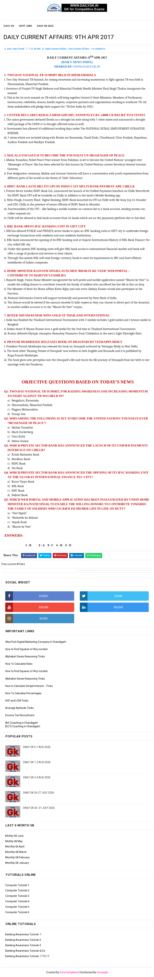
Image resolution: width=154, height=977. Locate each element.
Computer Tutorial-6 (17, 912)
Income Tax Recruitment (19, 715)
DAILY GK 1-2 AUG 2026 (37, 762)
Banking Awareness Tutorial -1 (23, 934)
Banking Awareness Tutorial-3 (23, 945)
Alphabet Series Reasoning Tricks (25, 656)
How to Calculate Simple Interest (24, 685)
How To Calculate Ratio (18, 663)
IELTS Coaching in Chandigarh (22, 726)
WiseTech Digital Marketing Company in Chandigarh (35, 641)
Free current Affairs (78, 49)
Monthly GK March (16, 851)
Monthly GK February (17, 857)
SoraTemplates (69, 972)
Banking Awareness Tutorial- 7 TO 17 (27, 956)
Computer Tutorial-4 (17, 901)
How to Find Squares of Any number (26, 649)
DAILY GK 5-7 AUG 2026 (37, 746)
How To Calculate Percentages (23, 693)
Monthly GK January (17, 862)
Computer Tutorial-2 (17, 890)
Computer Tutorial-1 (17, 885)
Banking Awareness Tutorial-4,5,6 (25, 950)
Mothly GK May (14, 841)
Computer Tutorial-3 (17, 895)
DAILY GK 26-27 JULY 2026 (38, 792)
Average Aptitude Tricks (19, 707)
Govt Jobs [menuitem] (25, 25)
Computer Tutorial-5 (17, 906)
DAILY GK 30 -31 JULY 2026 (39, 807)
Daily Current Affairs (56, 49)
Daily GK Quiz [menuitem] (45, 25)
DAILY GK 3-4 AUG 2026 (37, 777)
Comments (99, 49)
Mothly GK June (14, 835)
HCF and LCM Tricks (16, 700)
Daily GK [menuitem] (9, 25)
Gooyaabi (102, 972)
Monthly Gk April (14, 846)
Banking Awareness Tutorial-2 (23, 939)
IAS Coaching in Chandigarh (21, 722)
